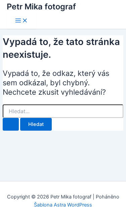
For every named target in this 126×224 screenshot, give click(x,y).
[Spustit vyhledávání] (11, 124)
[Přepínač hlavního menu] (21, 21)
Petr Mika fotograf (41, 6)
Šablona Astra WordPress (63, 205)
